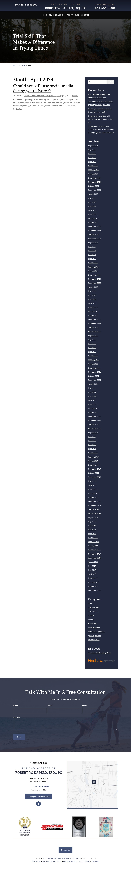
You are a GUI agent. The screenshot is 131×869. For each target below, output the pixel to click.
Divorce (91, 619)
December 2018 (94, 501)
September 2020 (94, 428)
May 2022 (92, 348)
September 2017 (94, 558)
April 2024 (92, 259)
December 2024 (94, 226)
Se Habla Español (26, 4)
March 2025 (93, 214)
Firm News (92, 623)
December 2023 (94, 275)
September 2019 (94, 477)
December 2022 (94, 319)
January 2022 (93, 364)
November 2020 (94, 420)
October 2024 (93, 234)
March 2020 (93, 453)
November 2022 (94, 323)
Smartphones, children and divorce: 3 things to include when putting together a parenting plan (101, 129)
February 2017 (93, 582)
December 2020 (94, 416)
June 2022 (92, 343)
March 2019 (93, 489)
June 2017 (92, 566)
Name (15, 705)
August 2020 (93, 432)
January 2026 (93, 174)
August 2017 (93, 562)
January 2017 (93, 586)
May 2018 (92, 529)
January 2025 (93, 222)
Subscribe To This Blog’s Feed (99, 653)
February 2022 (93, 360)
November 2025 (94, 182)
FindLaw (95, 861)
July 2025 (91, 198)
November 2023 (94, 279)
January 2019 (93, 497)
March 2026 (93, 166)
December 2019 (94, 465)
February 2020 (93, 457)
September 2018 (94, 513)
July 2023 (91, 291)
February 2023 (93, 311)
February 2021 (93, 408)
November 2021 (94, 372)
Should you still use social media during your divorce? (43, 88)
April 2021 (92, 400)
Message (16, 717)
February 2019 (93, 493)
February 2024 (93, 267)
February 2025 (93, 218)
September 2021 (94, 380)
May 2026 (92, 158)
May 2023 (92, 299)
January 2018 (93, 546)
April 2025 (92, 210)
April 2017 (92, 574)
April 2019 (92, 485)
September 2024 (94, 238)
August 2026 (93, 145)
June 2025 (92, 202)
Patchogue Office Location (38, 796)
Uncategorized (93, 640)
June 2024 (92, 250)
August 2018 (93, 517)
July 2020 (91, 436)
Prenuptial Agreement (96, 631)
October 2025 (93, 186)
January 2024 (93, 271)
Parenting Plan (94, 627)
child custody (93, 607)
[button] (129, 854)
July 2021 (91, 388)
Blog (77, 15)
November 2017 (94, 554)
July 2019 (91, 481)
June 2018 (92, 525)
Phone (84, 705)
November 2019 (94, 469)
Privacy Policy (56, 861)
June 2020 (92, 440)
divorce (75, 96)
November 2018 (94, 505)
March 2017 (93, 578)
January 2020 (93, 461)
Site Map (45, 861)
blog (90, 603)
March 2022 (93, 356)
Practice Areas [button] (56, 15)
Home (44, 15)
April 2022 (92, 352)
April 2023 (92, 303)
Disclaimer (36, 861)
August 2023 (93, 287)
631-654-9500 (105, 8)
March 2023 (93, 307)
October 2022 (93, 327)
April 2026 (92, 162)
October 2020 (93, 424)
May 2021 (92, 396)
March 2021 (93, 404)
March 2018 (93, 537)
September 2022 (94, 331)
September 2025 (94, 190)
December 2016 (94, 590)
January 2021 (93, 412)
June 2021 (92, 392)
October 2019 (93, 473)
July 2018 (91, 521)
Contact (85, 15)
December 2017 (94, 550)
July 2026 (91, 149)
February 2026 (93, 170)
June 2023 (92, 295)
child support (93, 611)
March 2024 (93, 263)
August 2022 (93, 335)
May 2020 (92, 445)
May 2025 (92, 206)
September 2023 (94, 283)
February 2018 (93, 542)
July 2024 (91, 246)
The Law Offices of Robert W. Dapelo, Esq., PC (42, 96)
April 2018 (92, 533)
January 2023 (93, 315)
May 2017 (92, 570)
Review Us (65, 850)
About (70, 15)
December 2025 (94, 178)
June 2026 (92, 153)
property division (94, 635)
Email (50, 705)
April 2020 (92, 449)
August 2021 (93, 384)
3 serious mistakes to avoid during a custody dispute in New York (100, 119)
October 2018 (93, 509)
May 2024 (92, 255)
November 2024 (94, 230)
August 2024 (93, 242)
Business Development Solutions (76, 861)
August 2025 (93, 194)
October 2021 (93, 376)
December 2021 (94, 368)
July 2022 (91, 339)
